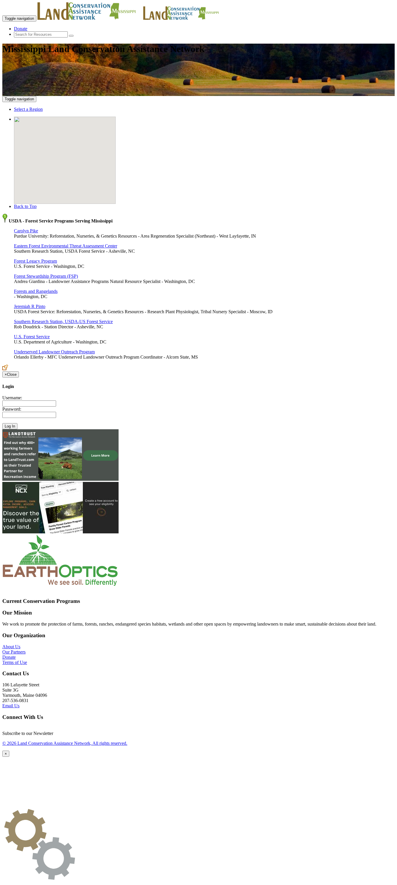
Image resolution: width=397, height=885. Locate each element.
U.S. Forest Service (32, 336)
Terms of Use (14, 662)
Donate (20, 28)
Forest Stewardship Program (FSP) (46, 276)
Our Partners (14, 651)
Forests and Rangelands (36, 291)
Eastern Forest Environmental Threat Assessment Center (65, 245)
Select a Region (28, 109)
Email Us (10, 705)
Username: (12, 397)
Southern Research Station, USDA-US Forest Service (63, 321)
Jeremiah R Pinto (29, 306)
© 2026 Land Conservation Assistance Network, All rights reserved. (64, 743)
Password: (11, 409)
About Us (11, 646)
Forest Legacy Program (35, 261)
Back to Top (25, 206)
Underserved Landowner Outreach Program (54, 351)
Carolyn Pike (26, 230)
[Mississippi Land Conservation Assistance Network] (89, 18)
